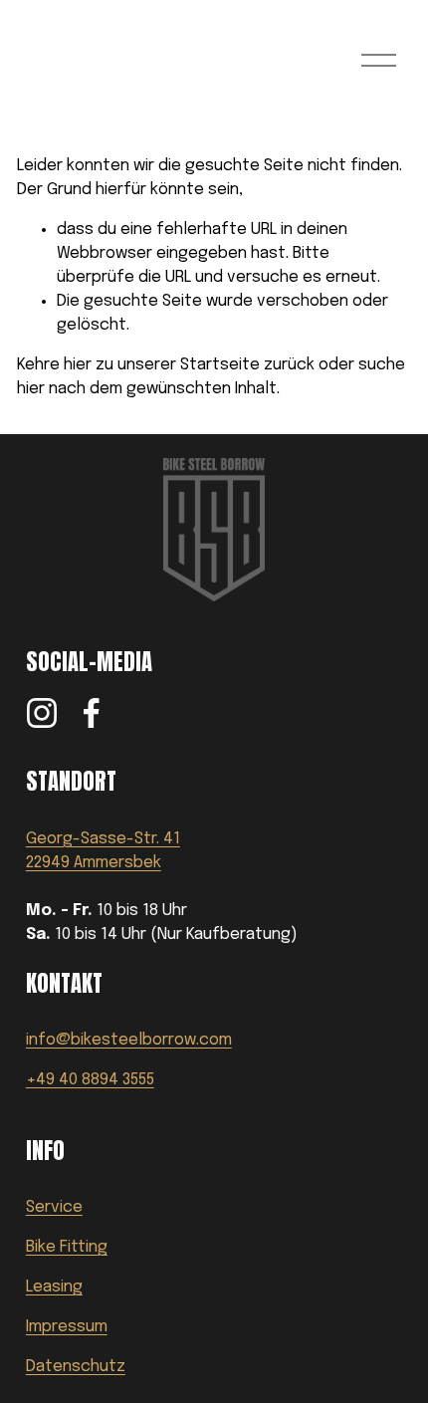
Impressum (66, 1326)
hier (78, 364)
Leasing (54, 1287)
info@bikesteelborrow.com (129, 1040)
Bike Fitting (66, 1247)
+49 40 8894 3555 (90, 1079)
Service (54, 1207)
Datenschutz (75, 1366)
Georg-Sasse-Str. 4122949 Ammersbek (103, 850)
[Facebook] (91, 713)
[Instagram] (42, 713)
